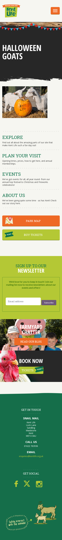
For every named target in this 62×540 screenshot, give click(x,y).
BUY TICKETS (33, 235)
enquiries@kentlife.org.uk (31, 456)
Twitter (27, 484)
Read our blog (31, 341)
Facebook (16, 484)
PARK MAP (33, 221)
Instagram (39, 484)
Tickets (28, 370)
